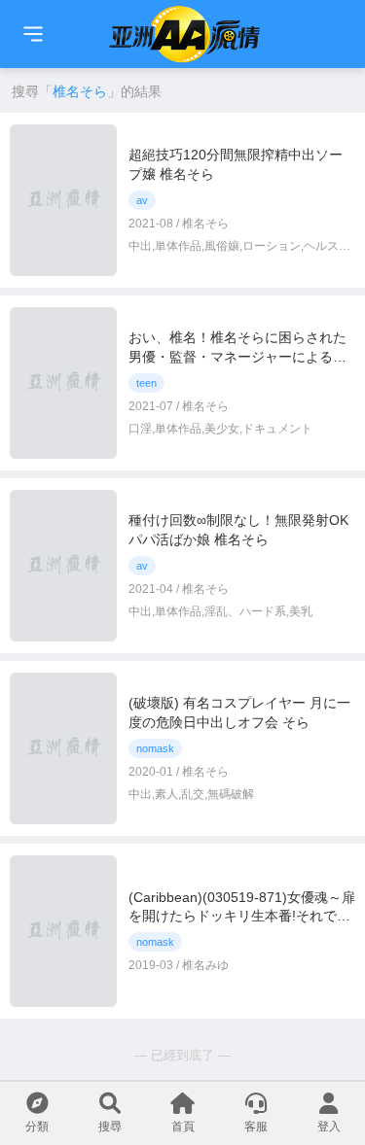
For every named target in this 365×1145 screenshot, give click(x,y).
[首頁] (33, 34)
